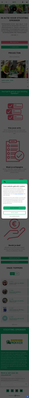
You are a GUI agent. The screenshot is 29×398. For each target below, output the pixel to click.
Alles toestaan (14, 208)
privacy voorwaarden (19, 193)
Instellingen (14, 212)
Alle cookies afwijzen (14, 216)
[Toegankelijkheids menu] (27, 396)
